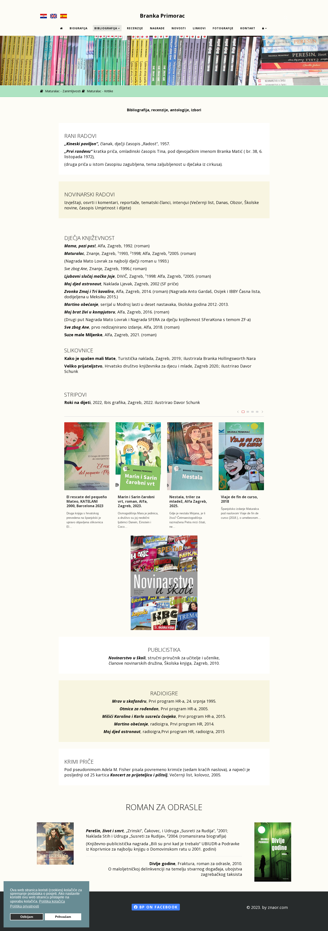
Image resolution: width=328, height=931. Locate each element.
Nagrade (157, 28)
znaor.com (278, 907)
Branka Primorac (162, 15)
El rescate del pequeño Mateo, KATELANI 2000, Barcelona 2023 (86, 501)
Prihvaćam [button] (63, 916)
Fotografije (223, 28)
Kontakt (247, 28)
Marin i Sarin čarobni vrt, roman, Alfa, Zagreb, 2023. (136, 501)
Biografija (78, 28)
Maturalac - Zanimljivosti (62, 91)
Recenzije (135, 28)
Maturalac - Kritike (99, 91)
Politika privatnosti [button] (24, 906)
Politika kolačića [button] (52, 901)
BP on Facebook (158, 907)
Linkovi (199, 28)
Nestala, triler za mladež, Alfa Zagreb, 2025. (188, 501)
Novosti (179, 28)
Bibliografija (105, 28)
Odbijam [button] (26, 916)
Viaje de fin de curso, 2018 (239, 499)
